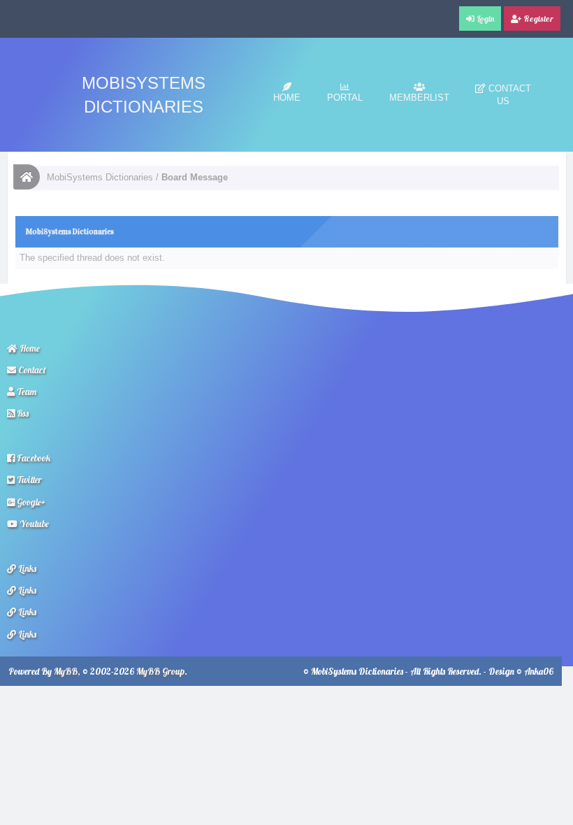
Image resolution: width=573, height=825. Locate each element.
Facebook (32, 458)
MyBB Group (160, 671)
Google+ (30, 502)
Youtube (33, 523)
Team (25, 391)
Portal (345, 97)
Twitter (28, 479)
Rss (22, 413)
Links (26, 568)
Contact (31, 369)
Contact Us (508, 94)
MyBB (66, 671)
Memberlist (419, 97)
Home (286, 97)
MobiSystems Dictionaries (100, 177)
